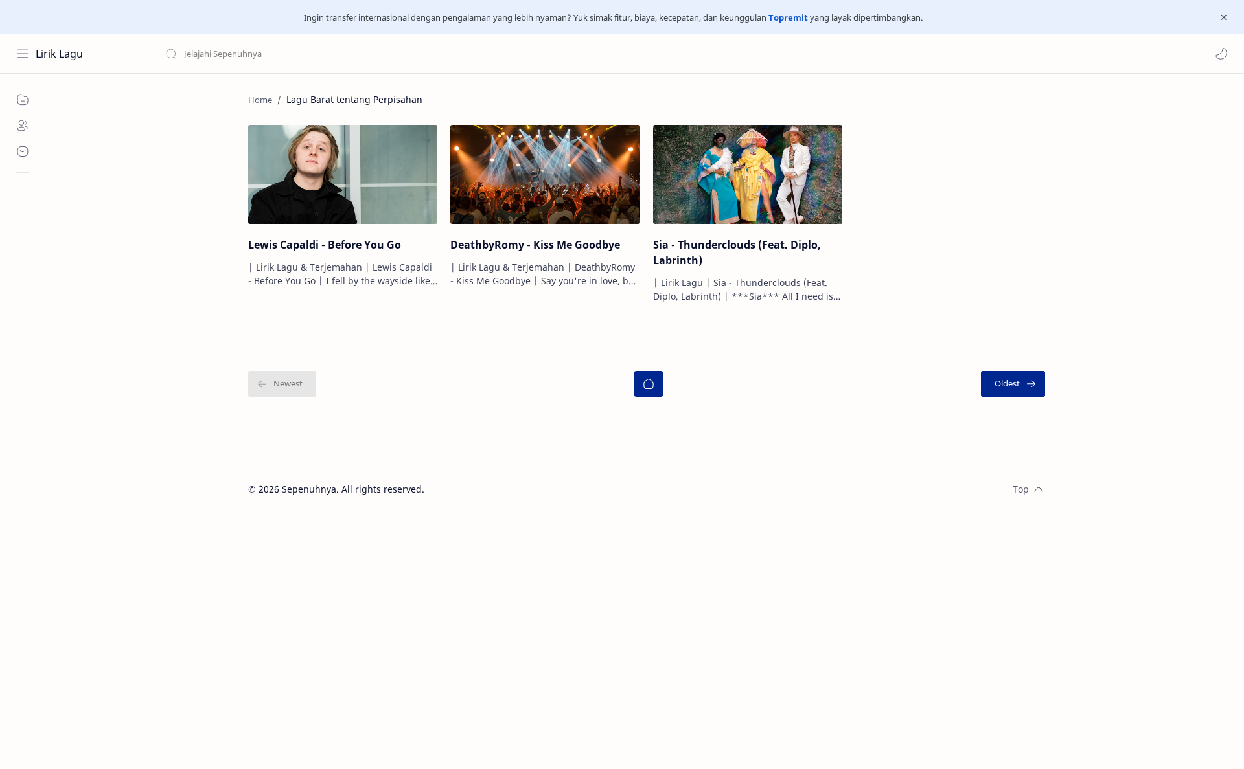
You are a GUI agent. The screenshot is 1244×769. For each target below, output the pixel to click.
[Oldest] (1013, 384)
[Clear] (369, 53)
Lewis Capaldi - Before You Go (324, 245)
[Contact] (23, 151)
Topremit (788, 17)
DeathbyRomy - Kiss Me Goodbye (535, 245)
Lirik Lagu (59, 54)
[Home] (648, 384)
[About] (23, 126)
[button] (1221, 53)
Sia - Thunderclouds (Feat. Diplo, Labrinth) (737, 252)
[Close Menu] (1224, 17)
